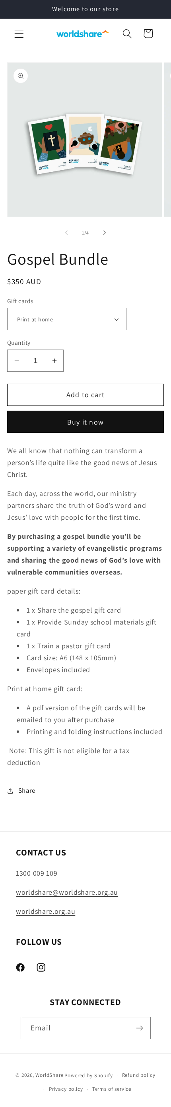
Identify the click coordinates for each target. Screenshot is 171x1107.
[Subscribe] (139, 1028)
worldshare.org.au (45, 911)
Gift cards (20, 301)
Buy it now (85, 422)
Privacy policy (66, 1089)
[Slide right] (104, 233)
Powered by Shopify (88, 1075)
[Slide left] (66, 233)
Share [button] (26, 790)
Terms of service (111, 1089)
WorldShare (49, 1075)
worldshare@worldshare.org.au (67, 892)
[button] (19, 33)
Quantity (19, 342)
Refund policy (138, 1075)
